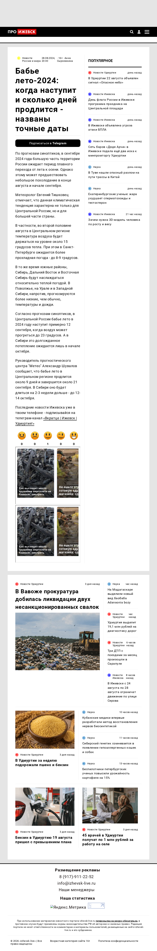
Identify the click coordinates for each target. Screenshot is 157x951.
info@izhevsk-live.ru (76, 883)
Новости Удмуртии (104, 72)
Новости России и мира (31, 59)
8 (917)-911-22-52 (76, 876)
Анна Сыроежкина (65, 59)
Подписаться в (48, 143)
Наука (97, 167)
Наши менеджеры (77, 890)
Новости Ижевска (104, 94)
